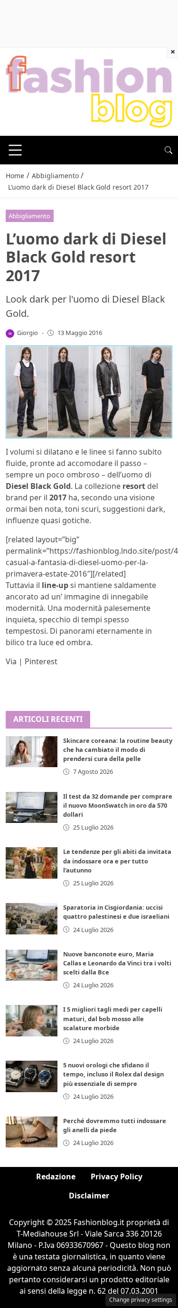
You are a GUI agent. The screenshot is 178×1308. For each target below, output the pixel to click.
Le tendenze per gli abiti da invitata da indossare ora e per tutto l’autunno (117, 860)
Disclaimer (89, 1195)
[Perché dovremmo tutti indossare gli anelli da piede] (31, 1131)
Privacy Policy (116, 1176)
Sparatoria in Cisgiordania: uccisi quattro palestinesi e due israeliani (116, 912)
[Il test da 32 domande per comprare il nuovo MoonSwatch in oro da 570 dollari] (31, 807)
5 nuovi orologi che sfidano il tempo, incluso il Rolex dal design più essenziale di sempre (113, 1074)
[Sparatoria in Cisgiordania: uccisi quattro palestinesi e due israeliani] (31, 918)
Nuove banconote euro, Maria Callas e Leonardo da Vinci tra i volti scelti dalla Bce (117, 963)
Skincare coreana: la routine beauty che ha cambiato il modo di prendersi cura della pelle (117, 749)
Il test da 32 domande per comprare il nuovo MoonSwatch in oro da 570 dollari (117, 805)
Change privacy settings (140, 1300)
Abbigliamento (29, 216)
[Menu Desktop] (15, 150)
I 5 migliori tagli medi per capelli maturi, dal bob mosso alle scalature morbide (112, 1018)
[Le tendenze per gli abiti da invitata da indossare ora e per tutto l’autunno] (31, 862)
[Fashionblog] (89, 91)
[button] (168, 150)
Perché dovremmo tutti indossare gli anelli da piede (114, 1125)
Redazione (55, 1176)
